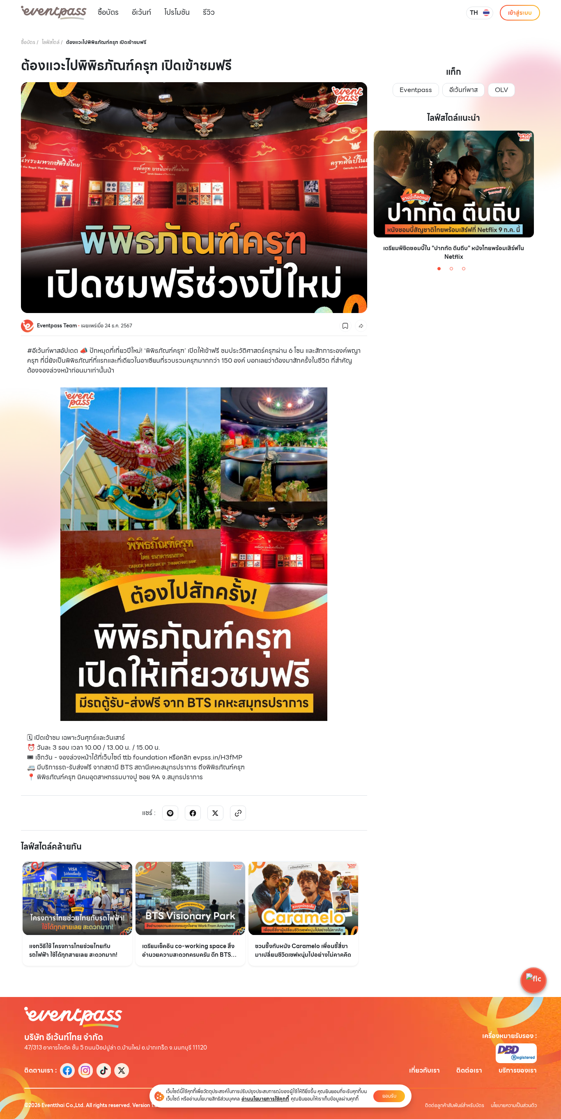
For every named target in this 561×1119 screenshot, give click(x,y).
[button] (533, 980)
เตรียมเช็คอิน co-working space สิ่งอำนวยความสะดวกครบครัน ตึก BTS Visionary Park (188, 950)
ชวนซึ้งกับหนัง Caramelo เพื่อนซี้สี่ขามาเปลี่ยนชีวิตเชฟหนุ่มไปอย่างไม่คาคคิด (303, 950)
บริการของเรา (518, 1070)
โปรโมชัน (177, 12)
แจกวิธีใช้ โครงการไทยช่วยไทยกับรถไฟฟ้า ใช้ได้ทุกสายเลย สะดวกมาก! (73, 950)
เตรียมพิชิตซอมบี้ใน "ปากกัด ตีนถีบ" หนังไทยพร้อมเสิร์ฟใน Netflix (453, 252)
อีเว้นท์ (141, 12)
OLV (501, 90)
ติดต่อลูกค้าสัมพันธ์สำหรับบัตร (454, 1105)
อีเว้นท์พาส (463, 90)
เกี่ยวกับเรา (424, 1070)
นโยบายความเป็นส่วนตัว (514, 1105)
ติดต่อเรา (469, 1070)
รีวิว (209, 12)
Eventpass (416, 90)
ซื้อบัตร (108, 12)
